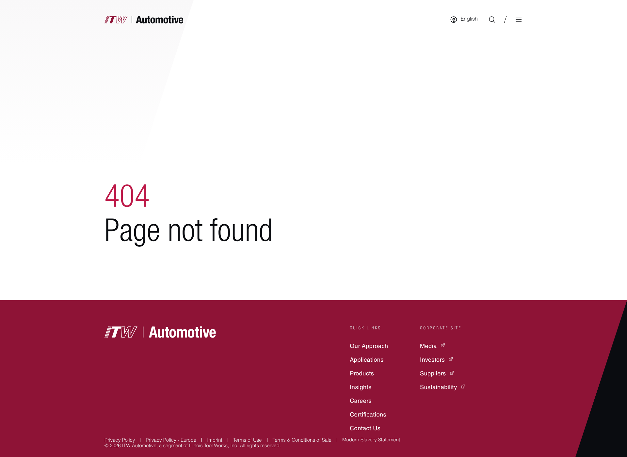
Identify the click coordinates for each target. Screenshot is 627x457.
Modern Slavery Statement (371, 440)
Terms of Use (247, 440)
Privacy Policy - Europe (171, 440)
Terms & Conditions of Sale (302, 440)
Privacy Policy (119, 440)
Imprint (214, 440)
